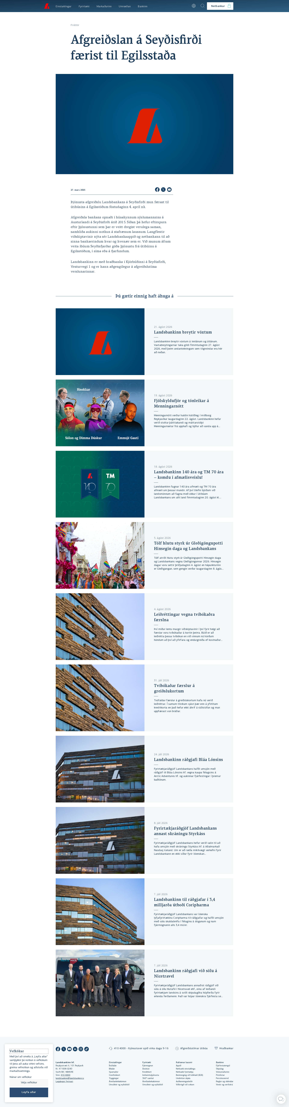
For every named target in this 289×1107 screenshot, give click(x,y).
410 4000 (65, 1075)
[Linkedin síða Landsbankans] (75, 1049)
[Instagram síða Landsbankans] (81, 1049)
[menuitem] (63, 6)
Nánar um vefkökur (21, 1077)
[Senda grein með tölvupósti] (169, 190)
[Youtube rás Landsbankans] (69, 1049)
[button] (185, 6)
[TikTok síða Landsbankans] (86, 1049)
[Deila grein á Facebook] (157, 190)
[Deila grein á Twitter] (163, 190)
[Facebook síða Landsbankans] (58, 1049)
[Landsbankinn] (47, 6)
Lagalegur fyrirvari (64, 1081)
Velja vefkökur (29, 1082)
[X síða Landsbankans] (63, 1049)
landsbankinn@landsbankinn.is (70, 1078)
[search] (202, 6)
